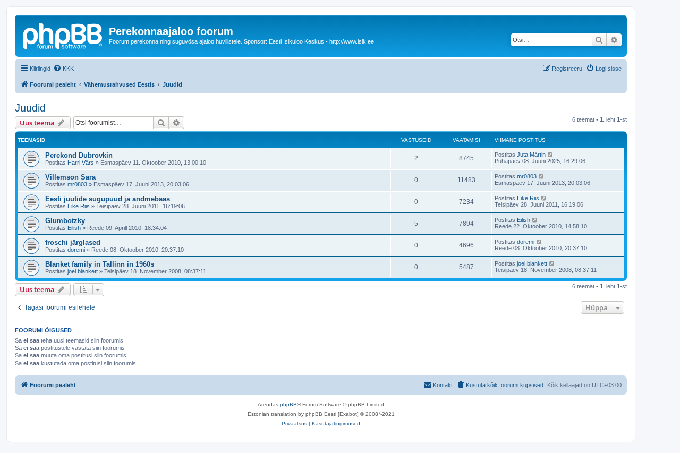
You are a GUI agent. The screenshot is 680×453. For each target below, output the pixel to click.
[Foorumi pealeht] (63, 35)
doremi (76, 249)
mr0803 (77, 184)
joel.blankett (82, 271)
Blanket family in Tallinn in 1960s (99, 264)
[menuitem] (63, 68)
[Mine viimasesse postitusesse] (550, 154)
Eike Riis (78, 206)
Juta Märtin (531, 154)
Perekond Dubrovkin (79, 155)
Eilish (74, 228)
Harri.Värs (80, 162)
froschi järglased (72, 242)
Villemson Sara (70, 177)
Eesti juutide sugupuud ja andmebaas (107, 199)
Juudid (30, 108)
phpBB (288, 404)
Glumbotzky (65, 221)
